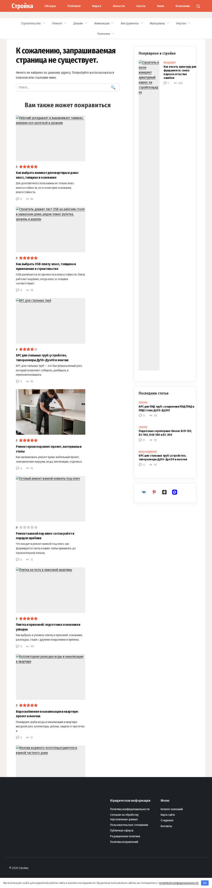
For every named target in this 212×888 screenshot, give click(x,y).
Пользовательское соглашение (129, 825)
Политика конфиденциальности (129, 809)
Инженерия (102, 23)
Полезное (103, 34)
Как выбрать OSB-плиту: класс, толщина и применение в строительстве (46, 266)
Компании (183, 6)
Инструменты (130, 23)
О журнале (167, 820)
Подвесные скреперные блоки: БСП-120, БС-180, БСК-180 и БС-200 (165, 433)
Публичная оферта (121, 830)
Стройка (22, 6)
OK (204, 882)
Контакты (166, 826)
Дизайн (78, 23)
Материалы (157, 23)
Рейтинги (74, 6)
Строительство (31, 23)
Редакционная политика (125, 836)
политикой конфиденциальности (178, 882)
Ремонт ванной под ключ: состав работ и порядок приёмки (45, 535)
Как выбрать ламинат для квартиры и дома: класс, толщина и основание (47, 175)
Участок (181, 23)
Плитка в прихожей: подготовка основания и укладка (48, 627)
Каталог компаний (172, 809)
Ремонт (57, 23)
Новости (119, 6)
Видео (96, 6)
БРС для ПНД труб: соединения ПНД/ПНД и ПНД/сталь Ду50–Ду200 (166, 408)
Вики (160, 6)
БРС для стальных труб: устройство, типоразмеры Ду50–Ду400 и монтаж (42, 357)
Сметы (141, 6)
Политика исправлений (124, 842)
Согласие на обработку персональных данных (124, 817)
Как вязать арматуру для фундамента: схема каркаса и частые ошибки (180, 72)
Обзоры (50, 6)
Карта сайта (168, 815)
